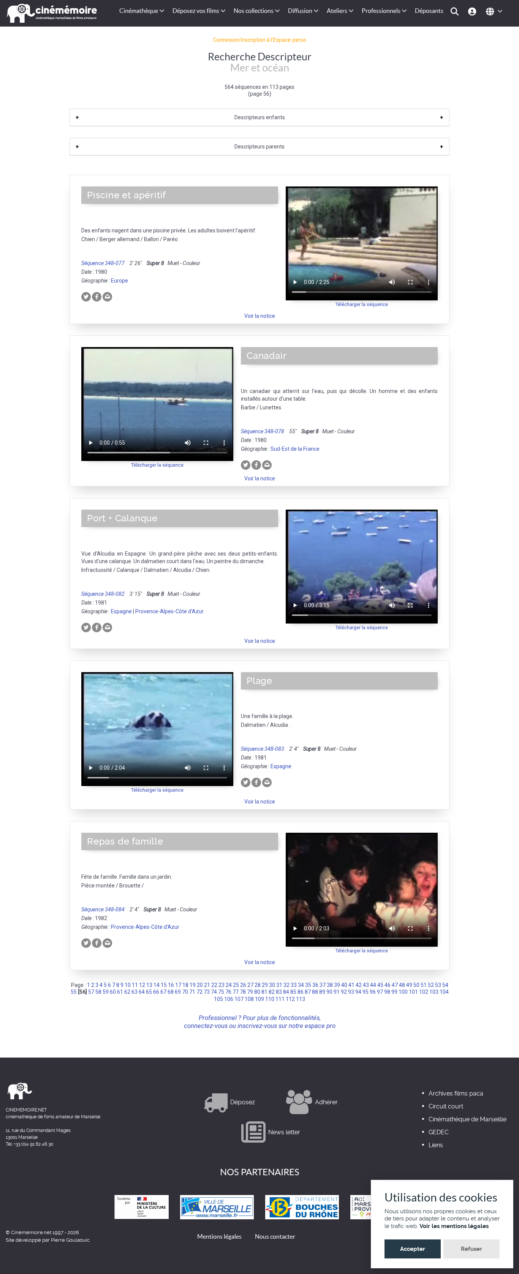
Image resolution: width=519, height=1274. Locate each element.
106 (228, 999)
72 (199, 992)
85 (293, 992)
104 (444, 992)
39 (337, 985)
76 (228, 992)
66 (156, 992)
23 (221, 985)
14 (156, 985)
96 (373, 992)
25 (236, 985)
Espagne (121, 611)
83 (279, 992)
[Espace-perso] (473, 11)
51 (424, 985)
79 (250, 992)
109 (259, 999)
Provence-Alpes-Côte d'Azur (169, 611)
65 (149, 992)
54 (445, 985)
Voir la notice (259, 316)
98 (387, 992)
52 (431, 985)
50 (416, 985)
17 (178, 985)
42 (359, 985)
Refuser (471, 1249)
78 (243, 992)
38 (330, 985)
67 (163, 992)
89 (322, 992)
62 (127, 992)
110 (269, 999)
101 (413, 992)
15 (164, 985)
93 (351, 992)
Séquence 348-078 (262, 431)
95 (365, 992)
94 (358, 992)
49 (409, 985)
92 (344, 992)
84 (286, 992)
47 (395, 985)
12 (142, 985)
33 (294, 985)
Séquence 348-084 (103, 909)
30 (272, 985)
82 (272, 992)
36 (315, 985)
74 (214, 992)
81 (264, 992)
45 (380, 985)
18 (185, 985)
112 (290, 999)
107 (239, 999)
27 (250, 985)
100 (403, 992)
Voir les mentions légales (454, 1226)
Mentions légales (219, 1236)
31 (279, 985)
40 (344, 985)
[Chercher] (456, 11)
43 (366, 985)
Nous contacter (275, 1236)
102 (423, 992)
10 (128, 985)
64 (142, 992)
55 (74, 992)
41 (351, 985)
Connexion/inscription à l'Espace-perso (259, 40)
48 (402, 985)
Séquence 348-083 (262, 749)
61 (120, 992)
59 (106, 992)
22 (214, 985)
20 (200, 985)
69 (178, 992)
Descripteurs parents (259, 147)
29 (265, 985)
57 (91, 992)
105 (218, 999)
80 (257, 992)
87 (308, 992)
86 (300, 992)
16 (171, 985)
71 (192, 992)
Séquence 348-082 (103, 594)
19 (193, 985)
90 (329, 992)
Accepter (412, 1249)
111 (280, 999)
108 (249, 999)
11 (135, 985)
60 (113, 992)
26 (243, 985)
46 (388, 985)
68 (171, 992)
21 (207, 985)
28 (258, 985)
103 (433, 992)
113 (300, 999)
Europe (119, 281)
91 (337, 992)
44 (373, 985)
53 (438, 985)
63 (134, 992)
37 (323, 985)
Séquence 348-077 (103, 263)
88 (315, 992)
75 (221, 992)
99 (394, 992)
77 (236, 992)
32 (286, 985)
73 (207, 992)
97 (380, 992)
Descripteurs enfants (259, 117)
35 (308, 985)
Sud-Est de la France (295, 449)
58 (98, 992)
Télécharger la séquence (361, 304)
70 (185, 992)
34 (301, 985)
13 (149, 985)
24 (229, 985)
